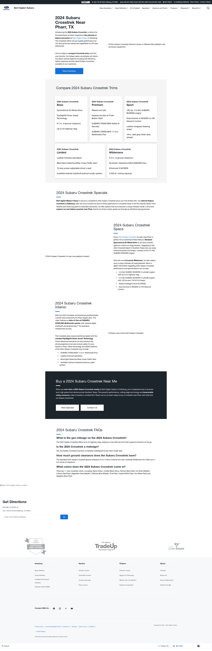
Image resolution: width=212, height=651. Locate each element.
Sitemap (74, 626)
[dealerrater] (65, 608)
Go (64, 517)
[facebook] (53, 608)
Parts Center (83, 585)
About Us (163, 575)
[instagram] (59, 608)
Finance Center (124, 570)
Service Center (84, 570)
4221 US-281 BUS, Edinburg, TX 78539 (106, 2)
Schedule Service (85, 575)
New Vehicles (39, 570)
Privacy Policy (39, 626)
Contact (163, 570)
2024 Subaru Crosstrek (127, 237)
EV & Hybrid (135, 8)
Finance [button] (173, 8)
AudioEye (91, 626)
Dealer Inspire (63, 636)
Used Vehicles (40, 575)
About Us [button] (196, 8)
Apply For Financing (126, 575)
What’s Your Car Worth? (127, 580)
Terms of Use (82, 626)
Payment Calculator (126, 585)
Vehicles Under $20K (42, 587)
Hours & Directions (166, 580)
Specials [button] (145, 8)
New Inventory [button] (105, 8)
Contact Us (66, 626)
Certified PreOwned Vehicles (42, 581)
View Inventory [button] (69, 71)
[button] (208, 8)
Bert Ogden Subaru (80, 38)
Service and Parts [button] (159, 8)
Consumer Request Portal (53, 626)
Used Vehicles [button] (120, 8)
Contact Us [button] (92, 407)
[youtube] (71, 608)
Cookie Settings (40, 631)
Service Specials (85, 580)
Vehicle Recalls (165, 585)
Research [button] (184, 8)
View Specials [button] (67, 407)
